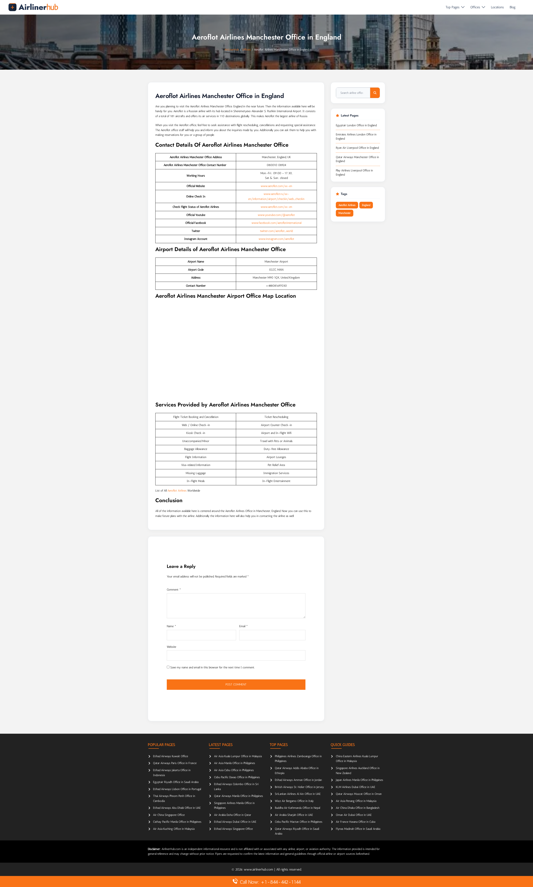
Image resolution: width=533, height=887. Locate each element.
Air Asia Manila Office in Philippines (234, 763)
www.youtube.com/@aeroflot (276, 215)
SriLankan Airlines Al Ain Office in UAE (298, 794)
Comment (174, 589)
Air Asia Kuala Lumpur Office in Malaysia (238, 756)
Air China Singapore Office (169, 815)
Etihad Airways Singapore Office (233, 829)
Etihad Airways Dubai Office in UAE (235, 822)
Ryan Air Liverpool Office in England (357, 148)
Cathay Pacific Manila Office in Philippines (177, 822)
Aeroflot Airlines (177, 490)
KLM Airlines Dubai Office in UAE (355, 787)
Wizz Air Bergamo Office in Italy (294, 801)
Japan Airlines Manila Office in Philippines (359, 780)
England (366, 205)
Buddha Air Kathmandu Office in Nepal (297, 808)
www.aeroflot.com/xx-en (276, 186)
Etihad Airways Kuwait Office (170, 756)
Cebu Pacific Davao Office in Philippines (237, 777)
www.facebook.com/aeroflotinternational (276, 223)
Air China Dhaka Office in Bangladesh (357, 808)
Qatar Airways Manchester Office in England (357, 159)
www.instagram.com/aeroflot (276, 239)
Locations (497, 7)
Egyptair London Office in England (356, 125)
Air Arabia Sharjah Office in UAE (294, 815)
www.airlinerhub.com (259, 869)
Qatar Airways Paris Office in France (175, 763)
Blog (513, 7)
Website (171, 647)
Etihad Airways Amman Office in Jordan (298, 780)
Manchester (345, 213)
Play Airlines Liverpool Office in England (354, 172)
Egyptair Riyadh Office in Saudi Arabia (175, 782)
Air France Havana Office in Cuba (355, 822)
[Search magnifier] (375, 93)
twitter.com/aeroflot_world (276, 231)
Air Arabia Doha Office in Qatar (232, 815)
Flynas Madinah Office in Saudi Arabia (358, 829)
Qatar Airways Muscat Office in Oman (359, 794)
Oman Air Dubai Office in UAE (354, 815)
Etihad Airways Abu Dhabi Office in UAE (177, 808)
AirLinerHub (231, 49)
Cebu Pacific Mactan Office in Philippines (298, 822)
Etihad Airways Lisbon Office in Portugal (177, 789)
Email (243, 626)
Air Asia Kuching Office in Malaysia (173, 829)
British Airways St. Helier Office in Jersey (299, 787)
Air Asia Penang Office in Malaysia (356, 801)
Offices (475, 7)
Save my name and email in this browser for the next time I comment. (212, 667)
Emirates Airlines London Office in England (356, 136)
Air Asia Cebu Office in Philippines (234, 770)
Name (171, 626)
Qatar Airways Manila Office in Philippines (238, 796)
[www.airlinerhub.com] (33, 7)
